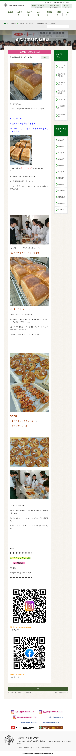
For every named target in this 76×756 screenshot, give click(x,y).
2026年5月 (60, 159)
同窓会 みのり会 (61, 115)
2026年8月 (60, 140)
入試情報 (58, 14)
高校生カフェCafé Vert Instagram (21, 627)
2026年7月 (60, 146)
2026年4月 (60, 165)
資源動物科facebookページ (51, 722)
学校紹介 (10, 14)
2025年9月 (60, 209)
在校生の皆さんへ (38, 6)
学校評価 (19, 14)
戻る (38, 688)
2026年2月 (60, 178)
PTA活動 (67, 6)
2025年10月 (61, 203)
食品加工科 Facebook (17, 674)
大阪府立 (28, 738)
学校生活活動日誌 (61, 92)
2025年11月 (61, 197)
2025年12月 (61, 190)
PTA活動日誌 (61, 107)
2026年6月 (60, 153)
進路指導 (49, 14)
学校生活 (39, 14)
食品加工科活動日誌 (61, 75)
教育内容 (29, 14)
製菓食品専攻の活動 (60, 693)
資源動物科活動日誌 (61, 84)
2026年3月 (60, 172)
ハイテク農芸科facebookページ (54, 717)
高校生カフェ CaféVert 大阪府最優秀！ (21, 693)
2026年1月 (60, 184)
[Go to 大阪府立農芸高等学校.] (5, 23)
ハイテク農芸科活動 (61, 66)
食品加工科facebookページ (29, 722)
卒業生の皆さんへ (54, 6)
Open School (68, 14)
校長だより (61, 99)
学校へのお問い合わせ (26, 748)
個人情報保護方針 (44, 748)
